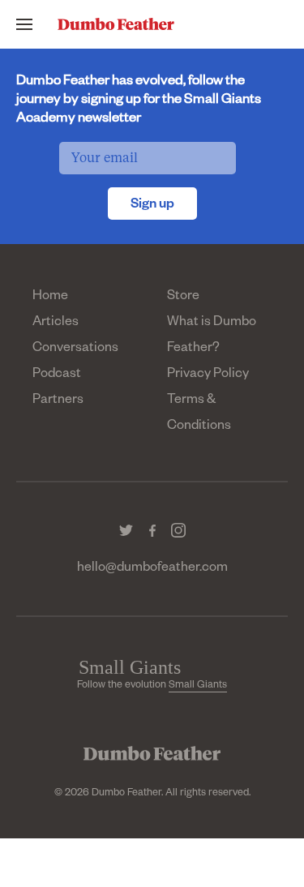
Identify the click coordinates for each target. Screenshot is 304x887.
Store (183, 297)
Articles (55, 323)
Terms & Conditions (199, 414)
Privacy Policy (208, 375)
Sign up (152, 206)
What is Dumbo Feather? (211, 336)
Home (50, 297)
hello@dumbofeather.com (152, 569)
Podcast (56, 375)
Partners (57, 401)
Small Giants (198, 686)
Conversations (75, 349)
